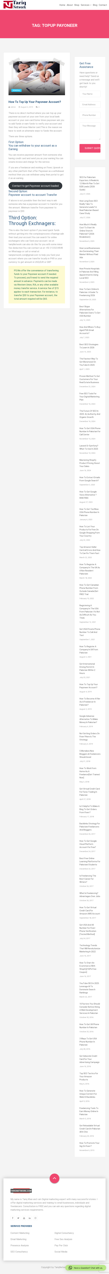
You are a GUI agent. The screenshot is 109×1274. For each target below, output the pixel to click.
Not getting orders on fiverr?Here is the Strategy (89, 736)
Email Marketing (18, 1239)
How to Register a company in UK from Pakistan (88, 649)
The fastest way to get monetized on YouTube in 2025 (88, 362)
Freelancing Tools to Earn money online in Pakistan (88, 1111)
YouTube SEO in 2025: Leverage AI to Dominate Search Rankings (89, 988)
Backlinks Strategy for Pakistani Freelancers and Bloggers (89, 826)
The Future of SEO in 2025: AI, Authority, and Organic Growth (89, 414)
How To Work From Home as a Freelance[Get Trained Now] (89, 773)
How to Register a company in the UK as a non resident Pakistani (89, 569)
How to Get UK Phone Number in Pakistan (89, 1026)
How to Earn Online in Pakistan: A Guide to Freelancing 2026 (89, 292)
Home (62, 5)
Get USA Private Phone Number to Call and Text (89, 632)
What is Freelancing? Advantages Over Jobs (89, 894)
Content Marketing (20, 1233)
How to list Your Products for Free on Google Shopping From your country (89, 531)
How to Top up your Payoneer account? (35, 102)
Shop (76, 5)
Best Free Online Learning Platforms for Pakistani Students (89, 861)
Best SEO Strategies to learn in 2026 (88, 346)
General (16, 90)
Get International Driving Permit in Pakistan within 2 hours (87, 668)
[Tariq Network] (14, 4)
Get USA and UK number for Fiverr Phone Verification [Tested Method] (87, 929)
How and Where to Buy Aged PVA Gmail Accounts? (89, 330)
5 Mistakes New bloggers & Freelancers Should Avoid (89, 754)
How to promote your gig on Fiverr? (89, 1144)
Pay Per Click (61, 1245)
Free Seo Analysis (63, 1239)
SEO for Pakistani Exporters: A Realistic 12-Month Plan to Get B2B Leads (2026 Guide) (89, 183)
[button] (85, 1268)
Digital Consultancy (64, 1233)
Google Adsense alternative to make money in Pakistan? (88, 719)
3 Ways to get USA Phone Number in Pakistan (88, 1041)
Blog (95, 5)
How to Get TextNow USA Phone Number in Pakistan (89, 512)
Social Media (60, 1251)
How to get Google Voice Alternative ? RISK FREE (88, 495)
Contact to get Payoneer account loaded (35, 185)
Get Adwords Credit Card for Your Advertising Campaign (89, 1059)
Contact (103, 5)
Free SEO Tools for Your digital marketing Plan (89, 396)
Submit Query (92, 148)
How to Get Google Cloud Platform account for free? (88, 844)
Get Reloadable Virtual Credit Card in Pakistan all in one (89, 1128)
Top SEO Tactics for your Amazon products (88, 1076)
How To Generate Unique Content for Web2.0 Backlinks (88, 1094)
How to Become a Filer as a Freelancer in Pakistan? (89, 702)
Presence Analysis (20, 1245)
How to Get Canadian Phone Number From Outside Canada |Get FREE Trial (89, 589)
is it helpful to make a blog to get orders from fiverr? (89, 809)
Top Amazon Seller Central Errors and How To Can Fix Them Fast (89, 550)
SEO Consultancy (19, 1251)
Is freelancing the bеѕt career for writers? (87, 879)
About (70, 5)
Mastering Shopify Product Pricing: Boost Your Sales (89, 463)
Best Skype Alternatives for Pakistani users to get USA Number (89, 311)
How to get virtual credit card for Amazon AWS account (89, 910)
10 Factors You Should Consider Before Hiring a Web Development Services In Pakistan (89, 1008)
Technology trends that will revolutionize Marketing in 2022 (89, 948)
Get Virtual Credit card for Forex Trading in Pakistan (89, 792)
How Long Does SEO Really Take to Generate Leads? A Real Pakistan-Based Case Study (88, 207)
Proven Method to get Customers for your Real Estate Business (89, 379)
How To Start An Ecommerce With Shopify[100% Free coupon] (87, 967)
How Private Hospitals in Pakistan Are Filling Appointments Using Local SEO (89, 273)
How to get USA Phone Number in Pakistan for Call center (89, 431)
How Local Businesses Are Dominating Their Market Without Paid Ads (89, 253)
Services (85, 5)
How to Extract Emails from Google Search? (89, 479)
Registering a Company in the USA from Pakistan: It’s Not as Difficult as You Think (89, 611)
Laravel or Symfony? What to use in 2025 (88, 447)
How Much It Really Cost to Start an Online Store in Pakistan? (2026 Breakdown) (88, 230)
